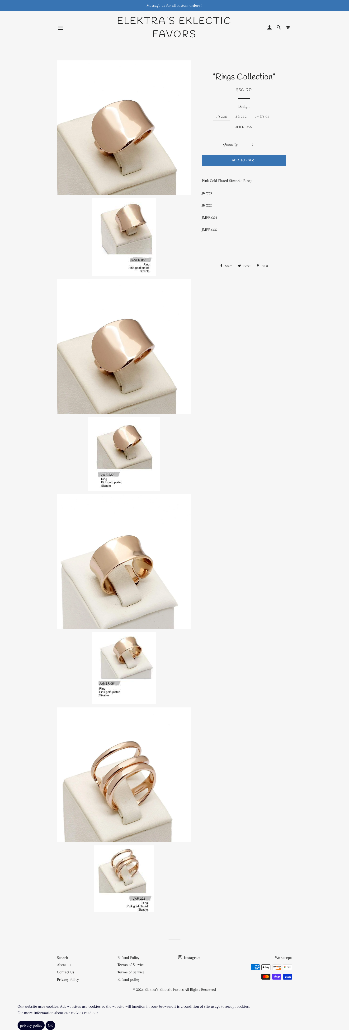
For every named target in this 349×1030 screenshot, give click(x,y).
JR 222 (241, 117)
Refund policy (129, 979)
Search (62, 957)
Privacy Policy (68, 979)
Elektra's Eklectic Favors (174, 28)
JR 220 (221, 117)
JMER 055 (243, 127)
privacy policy (31, 1025)
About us (64, 964)
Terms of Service (131, 964)
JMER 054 (263, 117)
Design (244, 106)
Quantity (230, 144)
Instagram (192, 957)
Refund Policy (128, 957)
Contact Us (65, 972)
